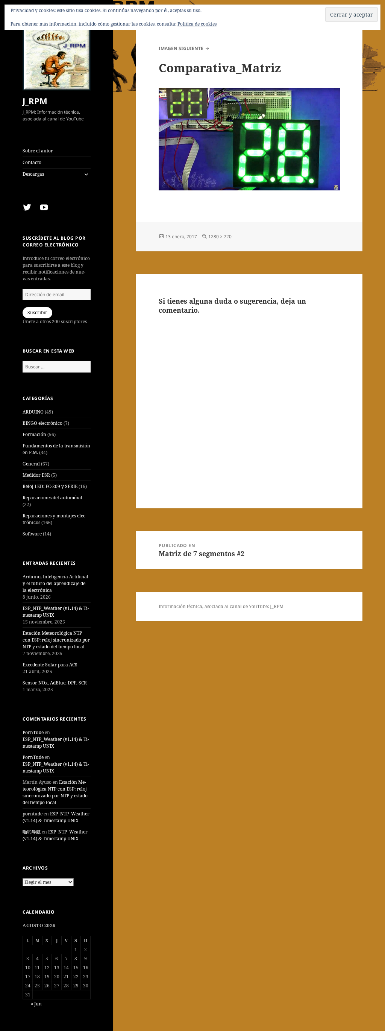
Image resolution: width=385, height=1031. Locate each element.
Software (32, 534)
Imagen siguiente (181, 48)
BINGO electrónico (42, 423)
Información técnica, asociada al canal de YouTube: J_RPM (221, 606)
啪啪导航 (32, 832)
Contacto (32, 162)
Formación (34, 434)
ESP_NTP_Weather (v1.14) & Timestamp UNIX (56, 817)
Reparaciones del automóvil (52, 497)
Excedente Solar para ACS (50, 664)
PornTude (33, 732)
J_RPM (35, 100)
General (31, 464)
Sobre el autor (38, 151)
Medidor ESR (36, 475)
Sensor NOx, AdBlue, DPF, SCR (55, 683)
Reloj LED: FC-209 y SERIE (50, 486)
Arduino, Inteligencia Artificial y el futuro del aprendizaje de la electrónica (55, 583)
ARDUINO (33, 412)
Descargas (33, 174)
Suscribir (37, 312)
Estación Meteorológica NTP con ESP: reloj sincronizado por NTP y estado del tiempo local (56, 640)
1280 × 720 (220, 236)
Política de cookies (197, 24)
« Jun (36, 1004)
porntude (32, 814)
